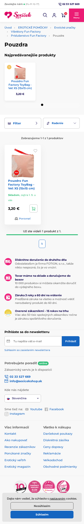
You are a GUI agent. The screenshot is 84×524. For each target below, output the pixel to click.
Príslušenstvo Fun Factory (28, 35)
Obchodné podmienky (60, 466)
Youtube (36, 409)
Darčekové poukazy (57, 433)
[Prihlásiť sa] (54, 15)
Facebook (57, 409)
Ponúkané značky (17, 453)
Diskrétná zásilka (56, 440)
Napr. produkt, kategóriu (33, 29)
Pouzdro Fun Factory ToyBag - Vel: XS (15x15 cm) (20, 84)
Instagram (17, 413)
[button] (45, 15)
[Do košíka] (33, 208)
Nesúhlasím (42, 506)
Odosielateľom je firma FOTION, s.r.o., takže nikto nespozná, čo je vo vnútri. (44, 265)
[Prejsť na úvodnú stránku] (17, 15)
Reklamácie (52, 453)
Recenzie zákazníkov (19, 447)
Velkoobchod (52, 460)
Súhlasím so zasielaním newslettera (27, 350)
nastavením (57, 498)
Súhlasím (42, 514)
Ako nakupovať (15, 440)
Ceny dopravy (53, 447)
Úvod (8, 27)
